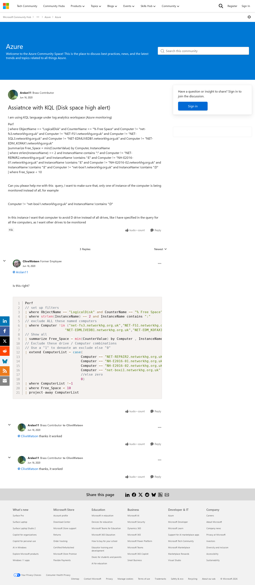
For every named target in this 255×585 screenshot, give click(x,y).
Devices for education (102, 521)
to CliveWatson (73, 425)
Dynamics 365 (134, 528)
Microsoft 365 (134, 534)
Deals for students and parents (107, 556)
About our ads (209, 578)
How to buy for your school (104, 541)
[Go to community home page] (6, 6)
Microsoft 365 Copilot (138, 553)
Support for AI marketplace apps (183, 534)
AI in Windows (19, 547)
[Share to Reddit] (147, 494)
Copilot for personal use (24, 541)
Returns (57, 534)
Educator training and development (102, 549)
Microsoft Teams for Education (106, 528)
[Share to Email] (167, 494)
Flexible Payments (62, 560)
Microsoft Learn (175, 528)
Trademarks (160, 578)
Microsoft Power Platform (140, 541)
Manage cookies (125, 578)
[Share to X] (140, 494)
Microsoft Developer (178, 521)
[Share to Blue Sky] (154, 494)
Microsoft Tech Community (181, 541)
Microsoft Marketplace (179, 547)
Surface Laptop (20, 521)
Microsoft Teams (135, 547)
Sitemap (75, 578)
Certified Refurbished (63, 547)
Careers (210, 515)
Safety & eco (177, 578)
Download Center (61, 521)
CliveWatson (31, 261)
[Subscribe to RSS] (160, 494)
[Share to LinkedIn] (127, 494)
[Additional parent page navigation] (37, 17)
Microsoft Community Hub (17, 17)
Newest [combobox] (160, 249)
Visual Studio (174, 560)
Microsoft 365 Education (103, 534)
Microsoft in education (102, 515)
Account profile (60, 515)
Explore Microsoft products (26, 553)
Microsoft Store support (64, 528)
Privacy (109, 578)
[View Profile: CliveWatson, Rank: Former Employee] (17, 263)
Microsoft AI (133, 515)
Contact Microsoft (92, 578)
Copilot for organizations (25, 534)
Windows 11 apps (21, 560)
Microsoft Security (136, 521)
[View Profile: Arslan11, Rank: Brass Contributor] (13, 95)
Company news (213, 528)
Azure (48, 17)
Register (232, 6)
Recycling (192, 578)
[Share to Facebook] (134, 494)
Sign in (193, 106)
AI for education (99, 563)
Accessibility (212, 553)
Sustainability (213, 560)
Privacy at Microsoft (216, 534)
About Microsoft (214, 521)
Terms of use (144, 578)
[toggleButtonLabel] (249, 17)
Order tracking (60, 541)
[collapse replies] (4, 260)
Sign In (246, 6)
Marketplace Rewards (178, 553)
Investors (210, 541)
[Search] (221, 6)
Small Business (135, 560)
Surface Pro (18, 515)
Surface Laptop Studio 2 (24, 528)
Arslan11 (25, 93)
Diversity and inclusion (217, 547)
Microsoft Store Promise (65, 553)
